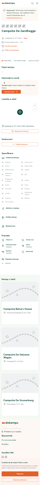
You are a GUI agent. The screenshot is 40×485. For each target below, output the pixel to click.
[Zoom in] (35, 105)
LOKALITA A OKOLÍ (33, 61)
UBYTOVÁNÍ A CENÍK (20, 61)
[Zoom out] (35, 109)
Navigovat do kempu (22, 131)
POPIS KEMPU (7, 61)
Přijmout (20, 474)
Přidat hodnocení (22, 144)
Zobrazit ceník (9, 92)
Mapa (25, 38)
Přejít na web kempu (12, 50)
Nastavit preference (20, 480)
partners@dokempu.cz (14, 18)
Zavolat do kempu (11, 46)
